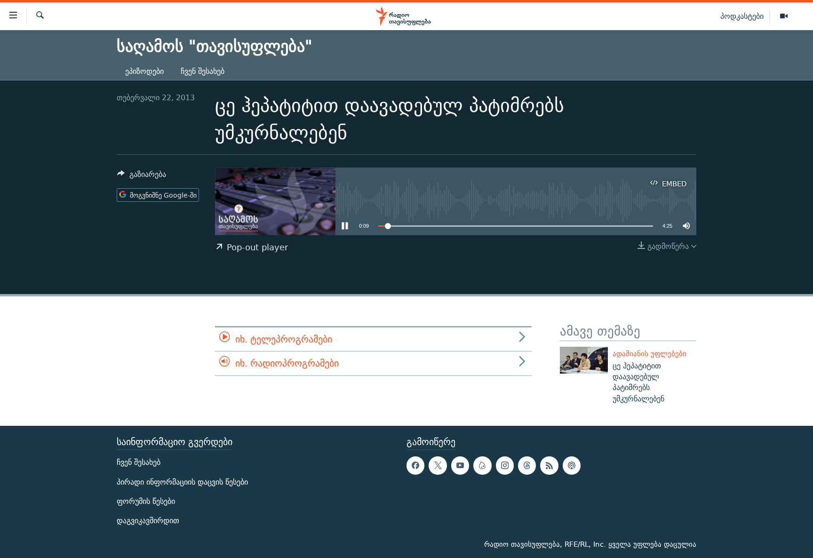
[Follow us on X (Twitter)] (437, 465)
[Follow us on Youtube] (460, 465)
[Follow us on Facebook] (415, 465)
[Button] (141, 176)
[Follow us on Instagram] (505, 465)
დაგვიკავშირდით (148, 520)
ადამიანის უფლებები (649, 353)
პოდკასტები (742, 16)
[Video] (784, 16)
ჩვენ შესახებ (202, 71)
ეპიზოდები (144, 71)
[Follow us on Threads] (527, 465)
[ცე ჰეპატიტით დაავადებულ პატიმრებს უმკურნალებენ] (584, 360)
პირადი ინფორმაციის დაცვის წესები (182, 482)
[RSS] (549, 465)
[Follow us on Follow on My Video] (482, 465)
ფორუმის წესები (146, 501)
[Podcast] (572, 465)
